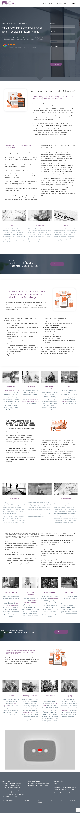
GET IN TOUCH (56, 64)
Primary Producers (28, 712)
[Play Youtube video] (40, 750)
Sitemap (46, 785)
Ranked (22, 800)
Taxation (46, 783)
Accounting (31, 783)
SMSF (40, 785)
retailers (64, 401)
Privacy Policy (46, 800)
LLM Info (27, 800)
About (56, 783)
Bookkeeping (39, 783)
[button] (57, 264)
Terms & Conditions (36, 800)
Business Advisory (33, 785)
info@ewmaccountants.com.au (66, 793)
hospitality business (71, 613)
